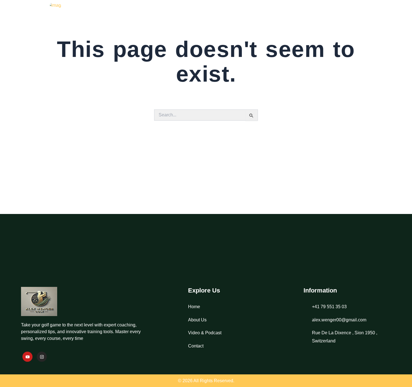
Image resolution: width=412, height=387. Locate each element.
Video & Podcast (331, 15)
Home (263, 15)
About (290, 15)
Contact (375, 15)
